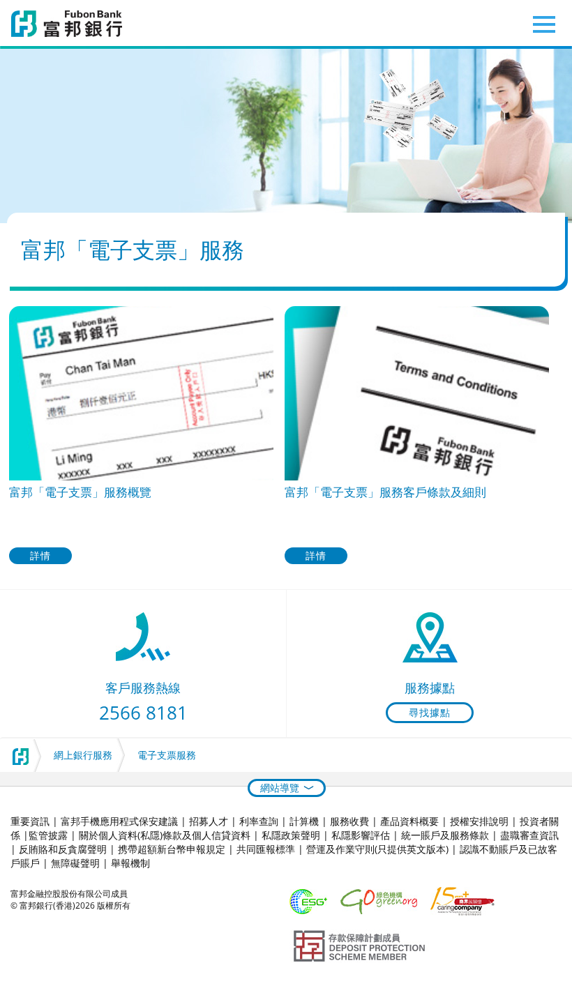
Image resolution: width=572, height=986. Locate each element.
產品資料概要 (409, 821)
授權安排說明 (479, 821)
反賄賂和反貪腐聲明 (63, 849)
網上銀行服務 (83, 754)
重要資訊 (30, 821)
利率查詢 (258, 821)
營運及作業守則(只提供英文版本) (377, 849)
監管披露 (48, 835)
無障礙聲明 (75, 863)
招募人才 (208, 821)
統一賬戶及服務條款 (445, 835)
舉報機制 (130, 863)
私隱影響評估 (360, 835)
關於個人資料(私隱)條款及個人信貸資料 (164, 835)
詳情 (40, 555)
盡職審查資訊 (529, 835)
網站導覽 (279, 787)
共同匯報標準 (265, 849)
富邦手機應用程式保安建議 (119, 821)
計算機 (304, 821)
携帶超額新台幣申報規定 (171, 849)
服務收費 (349, 821)
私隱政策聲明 (291, 835)
